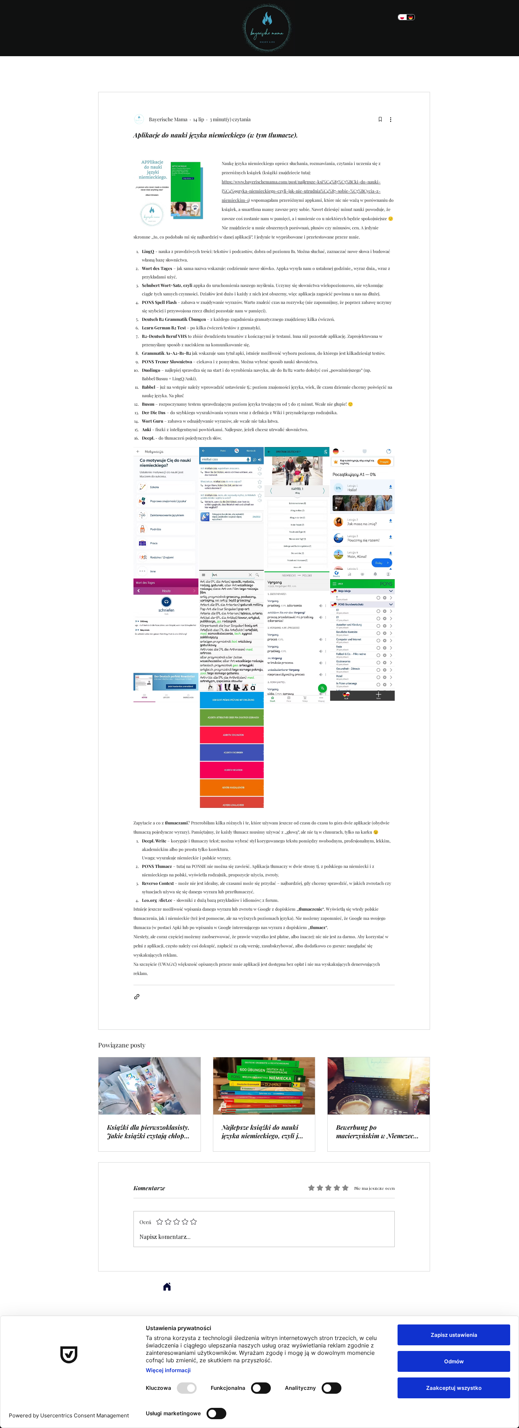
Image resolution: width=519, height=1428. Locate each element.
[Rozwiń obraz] (165, 512)
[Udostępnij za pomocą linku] (136, 996)
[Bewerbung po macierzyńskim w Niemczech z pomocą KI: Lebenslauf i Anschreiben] (379, 1086)
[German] (410, 17)
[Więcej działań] (390, 119)
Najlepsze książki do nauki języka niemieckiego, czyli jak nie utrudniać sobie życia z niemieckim (263, 1131)
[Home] (167, 1286)
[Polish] (402, 17)
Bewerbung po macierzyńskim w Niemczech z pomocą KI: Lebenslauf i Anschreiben (376, 1131)
